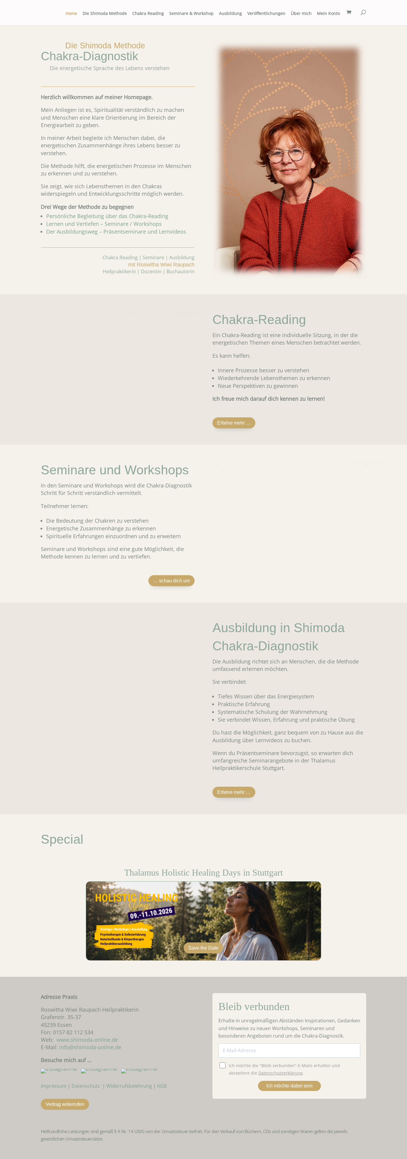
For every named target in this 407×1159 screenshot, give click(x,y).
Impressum (53, 1086)
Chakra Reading (148, 13)
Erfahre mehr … (234, 422)
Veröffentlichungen (266, 13)
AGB (162, 1086)
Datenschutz (86, 1086)
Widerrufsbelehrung (129, 1086)
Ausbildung (230, 13)
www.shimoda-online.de (87, 1039)
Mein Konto (328, 13)
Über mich (301, 13)
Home (71, 13)
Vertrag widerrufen (65, 1104)
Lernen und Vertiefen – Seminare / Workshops (104, 223)
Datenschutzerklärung (280, 1073)
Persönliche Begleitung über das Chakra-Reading (107, 216)
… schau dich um (171, 580)
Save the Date (203, 947)
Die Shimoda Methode (105, 13)
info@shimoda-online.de (90, 1047)
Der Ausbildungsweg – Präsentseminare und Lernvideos (116, 231)
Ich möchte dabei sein (289, 1085)
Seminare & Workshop (191, 13)
